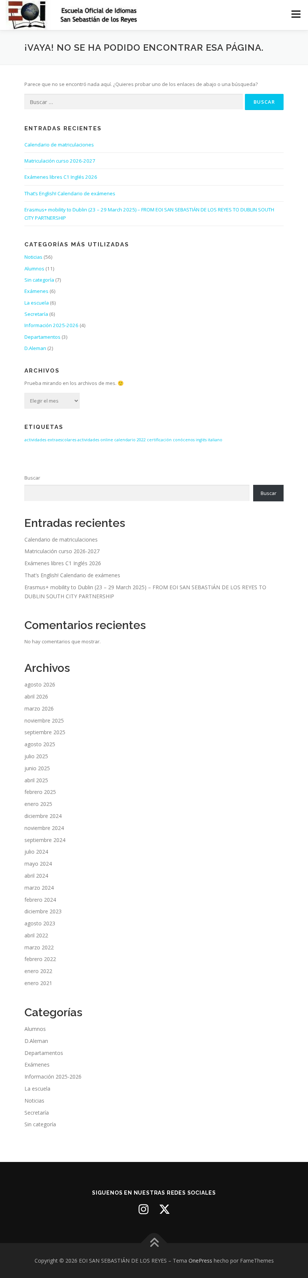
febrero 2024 (40, 899)
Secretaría (36, 314)
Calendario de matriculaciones (59, 144)
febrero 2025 (40, 791)
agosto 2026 (39, 684)
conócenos (184, 439)
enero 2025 (38, 803)
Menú (295, 14)
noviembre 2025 (44, 720)
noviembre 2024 (44, 827)
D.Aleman (35, 348)
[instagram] (143, 1209)
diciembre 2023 (43, 911)
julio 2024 (36, 851)
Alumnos (34, 268)
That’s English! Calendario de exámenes (69, 193)
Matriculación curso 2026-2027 (59, 160)
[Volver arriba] (154, 1243)
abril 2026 (36, 696)
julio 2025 (36, 756)
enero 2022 (38, 971)
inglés (201, 439)
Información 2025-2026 (51, 325)
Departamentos (42, 336)
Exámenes (36, 291)
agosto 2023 (39, 923)
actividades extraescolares (50, 439)
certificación (159, 439)
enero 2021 (38, 983)
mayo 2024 (38, 863)
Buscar (32, 477)
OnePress (200, 1260)
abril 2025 (36, 780)
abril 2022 (36, 935)
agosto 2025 (39, 744)
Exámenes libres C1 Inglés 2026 (60, 177)
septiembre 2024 (44, 839)
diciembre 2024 (43, 815)
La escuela (36, 302)
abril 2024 (36, 875)
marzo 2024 (39, 887)
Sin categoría (39, 279)
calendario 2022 (130, 439)
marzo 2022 (39, 947)
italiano (215, 439)
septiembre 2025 (44, 732)
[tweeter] (164, 1209)
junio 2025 (37, 768)
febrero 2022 (40, 959)
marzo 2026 (39, 708)
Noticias (33, 256)
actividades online (95, 439)
